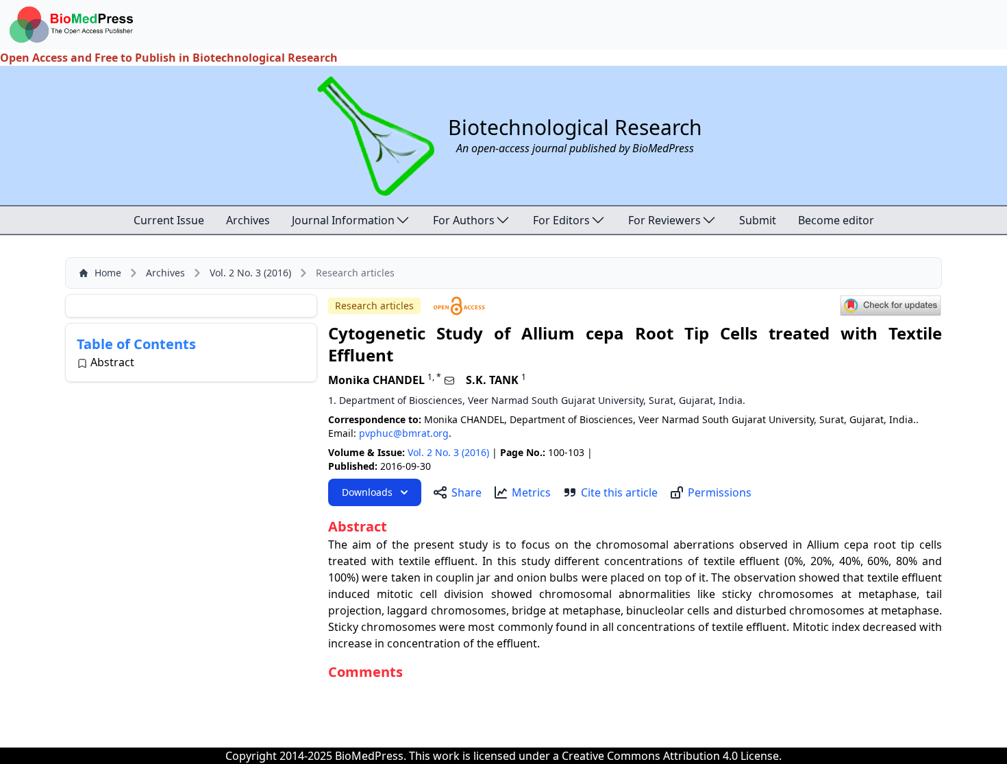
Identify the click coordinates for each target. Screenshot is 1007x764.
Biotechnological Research (575, 127)
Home (108, 272)
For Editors (561, 220)
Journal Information (343, 220)
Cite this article (619, 492)
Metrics (531, 492)
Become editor (836, 220)
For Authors (464, 220)
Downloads (367, 492)
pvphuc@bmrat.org (404, 433)
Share (466, 492)
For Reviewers (664, 220)
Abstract (112, 362)
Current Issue (169, 220)
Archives (248, 220)
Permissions (719, 492)
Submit (757, 220)
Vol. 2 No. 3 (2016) (250, 272)
